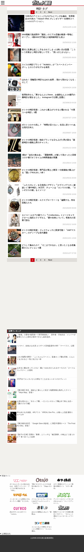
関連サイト (6, 476)
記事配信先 (6, 534)
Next (50, 12)
